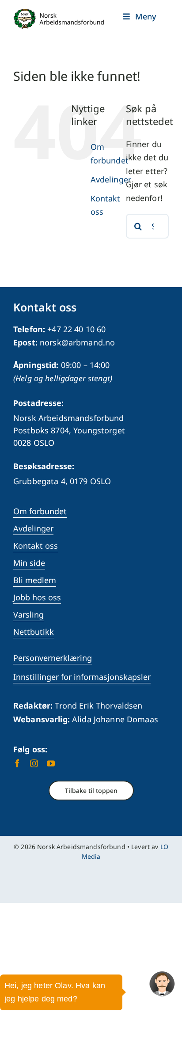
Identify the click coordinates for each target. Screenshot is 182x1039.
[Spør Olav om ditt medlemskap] (162, 984)
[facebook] (17, 763)
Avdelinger (111, 179)
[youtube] (51, 763)
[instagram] (34, 763)
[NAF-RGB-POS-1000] (58, 13)
